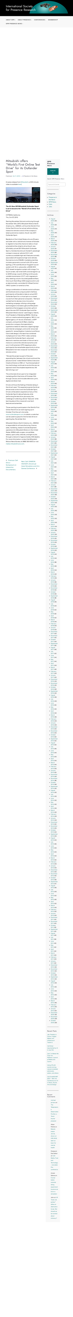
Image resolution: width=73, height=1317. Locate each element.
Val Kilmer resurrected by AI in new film (52, 1048)
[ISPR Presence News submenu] (22, 23)
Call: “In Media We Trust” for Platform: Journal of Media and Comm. (53, 1057)
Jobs (50, 206)
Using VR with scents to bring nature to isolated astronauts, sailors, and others (52, 1069)
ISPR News (52, 202)
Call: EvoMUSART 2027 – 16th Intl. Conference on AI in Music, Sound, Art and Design (52, 1080)
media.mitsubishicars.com (15, 444)
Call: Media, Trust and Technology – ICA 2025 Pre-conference (54, 1162)
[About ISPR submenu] (15, 19)
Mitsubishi (24, 182)
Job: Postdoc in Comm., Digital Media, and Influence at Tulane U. (52, 1038)
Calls (50, 204)
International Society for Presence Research (21, 8)
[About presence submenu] (31, 19)
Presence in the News (30, 176)
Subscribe (52, 171)
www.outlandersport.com (15, 414)
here (19, 184)
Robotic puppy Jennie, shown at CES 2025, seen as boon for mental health (54, 1138)
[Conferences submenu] (45, 19)
